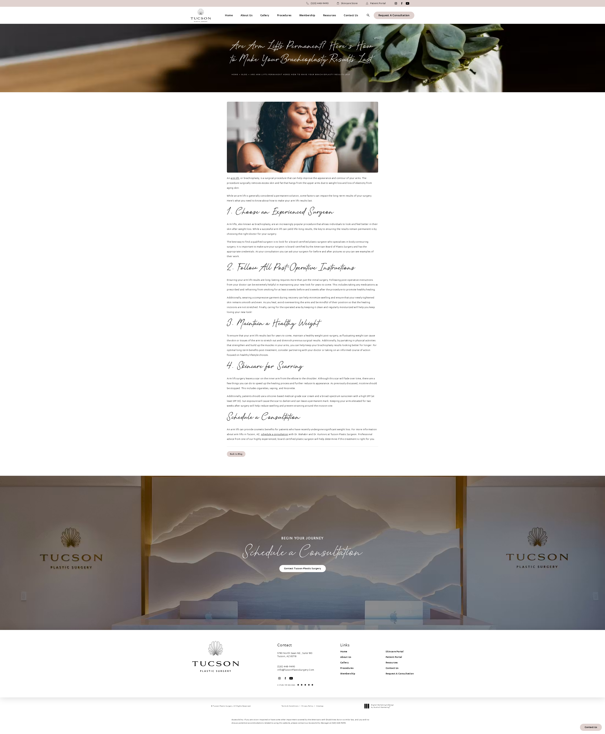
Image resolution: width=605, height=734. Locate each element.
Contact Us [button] (591, 727)
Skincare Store (349, 3)
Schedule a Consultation (302, 549)
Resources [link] (329, 15)
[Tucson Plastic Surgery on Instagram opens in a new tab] (396, 3)
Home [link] (229, 15)
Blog (245, 74)
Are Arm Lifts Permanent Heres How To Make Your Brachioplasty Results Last (300, 74)
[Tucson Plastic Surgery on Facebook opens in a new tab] (402, 3)
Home (235, 74)
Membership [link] (307, 15)
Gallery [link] (264, 15)
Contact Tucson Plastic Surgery (302, 568)
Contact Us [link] (351, 15)
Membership (347, 673)
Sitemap (319, 706)
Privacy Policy (307, 706)
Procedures (347, 668)
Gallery (344, 662)
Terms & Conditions (290, 706)
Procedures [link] (284, 15)
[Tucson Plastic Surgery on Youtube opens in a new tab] (407, 3)
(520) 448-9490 (339, 723)
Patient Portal (378, 3)
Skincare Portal (395, 651)
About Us (345, 657)
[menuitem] (396, 3)
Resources (392, 662)
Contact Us (392, 668)
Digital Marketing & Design (382, 706)
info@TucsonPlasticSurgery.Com (295, 669)
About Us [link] (246, 15)
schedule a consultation (274, 434)
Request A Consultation (394, 15)
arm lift (235, 178)
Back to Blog (236, 454)
